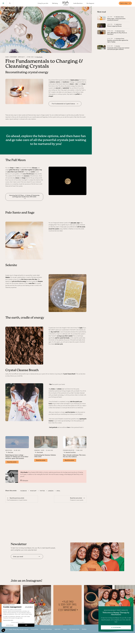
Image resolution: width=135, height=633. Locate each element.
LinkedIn (50, 491)
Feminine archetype (68, 450)
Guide (7, 57)
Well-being (55, 3)
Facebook (23, 491)
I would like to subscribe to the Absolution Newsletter (25, 560)
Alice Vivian (10, 452)
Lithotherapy (13, 57)
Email (58, 491)
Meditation (8, 450)
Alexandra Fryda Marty (71, 452)
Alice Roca (118, 46)
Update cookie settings (46, 629)
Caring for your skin (43, 3)
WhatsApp (33, 491)
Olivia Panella (39, 57)
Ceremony (37, 450)
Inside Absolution (78, 3)
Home (6, 10)
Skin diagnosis (90, 3)
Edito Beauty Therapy (120, 16)
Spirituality (21, 57)
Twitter (42, 491)
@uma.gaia (25, 480)
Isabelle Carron (119, 24)
